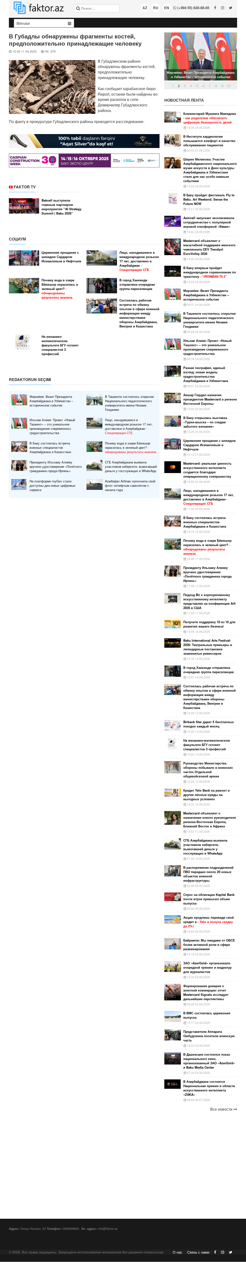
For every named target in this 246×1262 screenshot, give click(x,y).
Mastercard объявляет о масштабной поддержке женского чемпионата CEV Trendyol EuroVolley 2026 (209, 247)
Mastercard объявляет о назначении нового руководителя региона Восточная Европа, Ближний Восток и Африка (209, 819)
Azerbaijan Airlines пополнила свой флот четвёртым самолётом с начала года (130, 485)
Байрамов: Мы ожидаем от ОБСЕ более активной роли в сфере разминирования (209, 944)
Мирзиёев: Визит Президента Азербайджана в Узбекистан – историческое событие (51, 400)
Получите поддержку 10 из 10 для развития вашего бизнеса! (209, 624)
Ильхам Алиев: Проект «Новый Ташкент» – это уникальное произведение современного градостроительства (52, 426)
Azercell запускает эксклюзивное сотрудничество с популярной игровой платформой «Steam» (208, 222)
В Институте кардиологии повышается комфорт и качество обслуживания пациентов (209, 140)
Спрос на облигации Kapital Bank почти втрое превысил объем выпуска (208, 899)
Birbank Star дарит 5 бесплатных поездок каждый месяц (208, 724)
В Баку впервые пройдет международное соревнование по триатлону (209, 272)
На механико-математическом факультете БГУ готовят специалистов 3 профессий (60, 345)
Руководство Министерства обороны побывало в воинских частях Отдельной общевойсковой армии (208, 769)
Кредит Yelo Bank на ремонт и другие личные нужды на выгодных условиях (206, 794)
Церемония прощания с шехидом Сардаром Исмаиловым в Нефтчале (61, 256)
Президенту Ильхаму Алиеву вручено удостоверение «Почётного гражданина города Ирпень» (56, 466)
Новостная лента (184, 100)
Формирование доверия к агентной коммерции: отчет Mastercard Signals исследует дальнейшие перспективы (205, 992)
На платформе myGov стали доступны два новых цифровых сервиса (52, 485)
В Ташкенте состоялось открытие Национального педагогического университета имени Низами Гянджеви (129, 403)
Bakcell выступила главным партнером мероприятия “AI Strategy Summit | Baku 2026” (61, 206)
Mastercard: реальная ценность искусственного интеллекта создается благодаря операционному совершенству (207, 470)
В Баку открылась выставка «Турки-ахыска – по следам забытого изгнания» (205, 422)
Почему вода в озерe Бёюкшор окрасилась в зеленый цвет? (60, 289)
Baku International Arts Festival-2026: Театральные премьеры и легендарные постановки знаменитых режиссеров (207, 647)
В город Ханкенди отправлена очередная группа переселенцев (137, 284)
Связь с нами (198, 1252)
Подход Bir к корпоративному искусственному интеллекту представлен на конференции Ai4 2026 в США (209, 601)
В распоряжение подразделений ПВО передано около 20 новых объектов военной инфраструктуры (208, 874)
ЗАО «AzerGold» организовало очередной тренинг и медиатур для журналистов (207, 967)
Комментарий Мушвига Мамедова (209, 117)
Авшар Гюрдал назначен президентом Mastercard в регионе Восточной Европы (210, 399)
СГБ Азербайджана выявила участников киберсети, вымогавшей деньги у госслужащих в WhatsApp (131, 466)
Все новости (221, 1109)
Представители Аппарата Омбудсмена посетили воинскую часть (209, 1035)
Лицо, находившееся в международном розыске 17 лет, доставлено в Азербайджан (139, 261)
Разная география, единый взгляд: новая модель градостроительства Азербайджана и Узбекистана (205, 374)
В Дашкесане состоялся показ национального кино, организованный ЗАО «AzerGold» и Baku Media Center (209, 1061)
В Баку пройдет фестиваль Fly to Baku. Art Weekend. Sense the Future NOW (208, 199)
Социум (17, 239)
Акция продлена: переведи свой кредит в (208, 921)
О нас (177, 1252)
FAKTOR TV (25, 187)
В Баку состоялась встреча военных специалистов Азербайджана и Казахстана (50, 447)
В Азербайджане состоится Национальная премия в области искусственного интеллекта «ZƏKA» (209, 1088)
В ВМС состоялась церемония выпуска (206, 1015)
